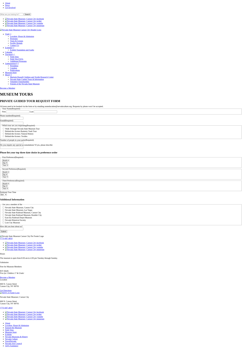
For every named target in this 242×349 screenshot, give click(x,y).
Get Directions (6, 290)
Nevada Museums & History (16, 337)
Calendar (8, 52)
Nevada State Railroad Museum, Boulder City (23, 215)
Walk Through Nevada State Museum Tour (22, 129)
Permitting (14, 66)
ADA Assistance (11, 346)
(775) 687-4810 (6, 238)
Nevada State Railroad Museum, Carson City (23, 213)
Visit (8, 34)
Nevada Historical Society (15, 220)
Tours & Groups (16, 41)
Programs (14, 39)
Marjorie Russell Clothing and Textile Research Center (32, 77)
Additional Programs (18, 61)
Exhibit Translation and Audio (22, 50)
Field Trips (14, 57)
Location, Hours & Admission (22, 36)
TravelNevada (10, 341)
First (4, 112)
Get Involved (10, 8)
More (8, 75)
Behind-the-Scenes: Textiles (16, 136)
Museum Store (11, 73)
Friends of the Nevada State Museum (25, 84)
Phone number (10, 116)
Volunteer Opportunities (19, 82)
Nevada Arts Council (13, 343)
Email (6, 121)
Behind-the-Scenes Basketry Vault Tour (21, 131)
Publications (15, 70)
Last (31, 112)
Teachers (9, 54)
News (7, 5)
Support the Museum (13, 328)
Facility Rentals (16, 43)
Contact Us (14, 45)
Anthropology (12, 63)
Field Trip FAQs (16, 59)
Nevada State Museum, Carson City (19, 207)
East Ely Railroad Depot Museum (18, 218)
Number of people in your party (17, 140)
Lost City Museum (12, 223)
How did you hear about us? (11, 226)
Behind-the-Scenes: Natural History (19, 134)
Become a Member (7, 88)
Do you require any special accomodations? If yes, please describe (26, 145)
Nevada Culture (11, 339)
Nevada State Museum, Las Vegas (18, 210)
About (7, 3)
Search (27, 14)
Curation (13, 68)
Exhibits (9, 48)
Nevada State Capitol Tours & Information (27, 79)
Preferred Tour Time (8, 192)
